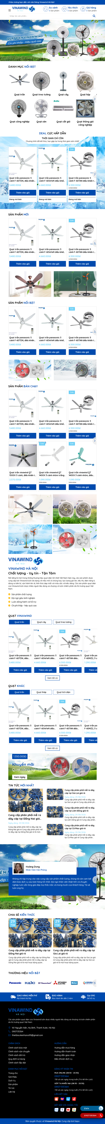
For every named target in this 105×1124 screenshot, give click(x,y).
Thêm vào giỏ (23, 192)
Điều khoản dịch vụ (63, 1059)
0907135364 (17, 1031)
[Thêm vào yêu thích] (34, 149)
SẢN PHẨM (18, 214)
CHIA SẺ (21, 915)
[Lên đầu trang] (100, 1093)
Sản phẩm (13, 1084)
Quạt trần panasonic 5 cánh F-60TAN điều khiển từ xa (82, 179)
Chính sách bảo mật (17, 1047)
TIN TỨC (21, 785)
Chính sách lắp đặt (17, 1062)
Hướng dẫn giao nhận (64, 1055)
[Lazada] (62, 1099)
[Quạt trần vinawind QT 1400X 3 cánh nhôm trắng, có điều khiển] (52, 455)
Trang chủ (13, 1073)
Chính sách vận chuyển (19, 1051)
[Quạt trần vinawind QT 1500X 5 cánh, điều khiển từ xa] (23, 455)
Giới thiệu (12, 1077)
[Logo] (23, 9)
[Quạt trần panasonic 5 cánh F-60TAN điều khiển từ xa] (82, 161)
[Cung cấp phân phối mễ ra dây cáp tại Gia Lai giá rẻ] (55, 794)
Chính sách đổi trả (16, 1055)
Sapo (77, 1121)
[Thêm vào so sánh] (34, 154)
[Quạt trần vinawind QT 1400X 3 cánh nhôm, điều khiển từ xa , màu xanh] (82, 455)
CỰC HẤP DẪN (52, 133)
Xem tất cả (52, 678)
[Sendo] (74, 1099)
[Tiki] (68, 1099)
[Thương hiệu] (15, 983)
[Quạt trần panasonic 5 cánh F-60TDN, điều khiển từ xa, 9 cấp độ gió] (23, 161)
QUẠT (20, 616)
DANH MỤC (22, 66)
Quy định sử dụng (16, 1059)
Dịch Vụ (12, 1080)
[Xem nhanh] (34, 158)
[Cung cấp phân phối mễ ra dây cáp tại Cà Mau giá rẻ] (55, 829)
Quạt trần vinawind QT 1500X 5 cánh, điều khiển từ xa (22, 474)
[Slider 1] (52, 40)
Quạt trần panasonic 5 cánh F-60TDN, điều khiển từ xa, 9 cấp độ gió (21, 179)
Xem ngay (19, 777)
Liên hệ (11, 1091)
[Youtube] (68, 1109)
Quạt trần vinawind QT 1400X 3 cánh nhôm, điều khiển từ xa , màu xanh (81, 474)
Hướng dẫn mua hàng (64, 1047)
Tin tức (11, 1088)
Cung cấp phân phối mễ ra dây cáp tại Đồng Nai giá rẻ (24, 818)
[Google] (74, 1109)
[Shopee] (56, 1099)
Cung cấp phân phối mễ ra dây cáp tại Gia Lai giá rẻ (74, 952)
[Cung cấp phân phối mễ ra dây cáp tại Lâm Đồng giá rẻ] (55, 812)
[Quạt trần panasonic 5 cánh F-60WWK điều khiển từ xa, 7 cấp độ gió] (52, 161)
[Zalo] (56, 1109)
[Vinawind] (30, 509)
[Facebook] (62, 1109)
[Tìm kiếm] (94, 16)
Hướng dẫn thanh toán (65, 1051)
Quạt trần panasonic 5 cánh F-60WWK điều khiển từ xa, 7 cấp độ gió (52, 179)
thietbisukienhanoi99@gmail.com (27, 1035)
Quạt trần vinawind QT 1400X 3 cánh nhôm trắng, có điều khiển (52, 474)
